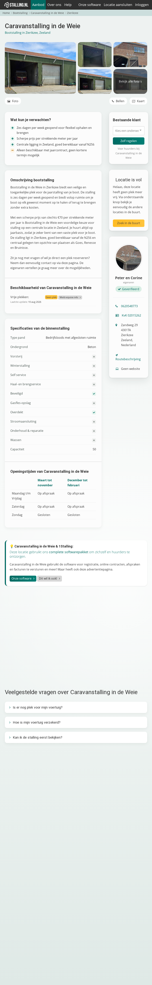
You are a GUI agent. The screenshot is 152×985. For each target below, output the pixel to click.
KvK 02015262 (131, 315)
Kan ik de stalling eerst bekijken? (37, 737)
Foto (14, 101)
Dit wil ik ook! (48, 578)
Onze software (89, 4)
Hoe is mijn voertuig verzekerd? (36, 722)
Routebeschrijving (128, 359)
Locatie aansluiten (118, 4)
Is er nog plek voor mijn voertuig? (37, 707)
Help (68, 4)
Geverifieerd (130, 289)
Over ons (54, 4)
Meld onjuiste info (69, 297)
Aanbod (38, 4)
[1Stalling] (16, 4)
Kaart (140, 101)
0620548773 (129, 306)
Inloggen (142, 4)
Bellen (119, 101)
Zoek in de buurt (128, 223)
